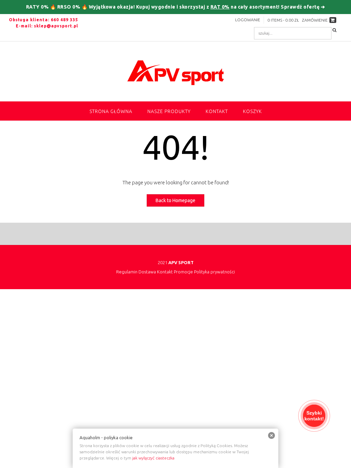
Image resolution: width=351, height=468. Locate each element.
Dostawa (147, 272)
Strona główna (110, 111)
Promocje (183, 272)
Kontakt (217, 111)
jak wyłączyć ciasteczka (153, 458)
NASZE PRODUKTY (169, 111)
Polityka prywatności (214, 272)
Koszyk (252, 111)
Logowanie (247, 19)
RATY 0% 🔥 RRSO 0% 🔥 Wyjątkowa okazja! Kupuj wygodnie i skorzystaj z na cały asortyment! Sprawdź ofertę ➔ (175, 7)
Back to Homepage (175, 200)
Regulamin (126, 272)
